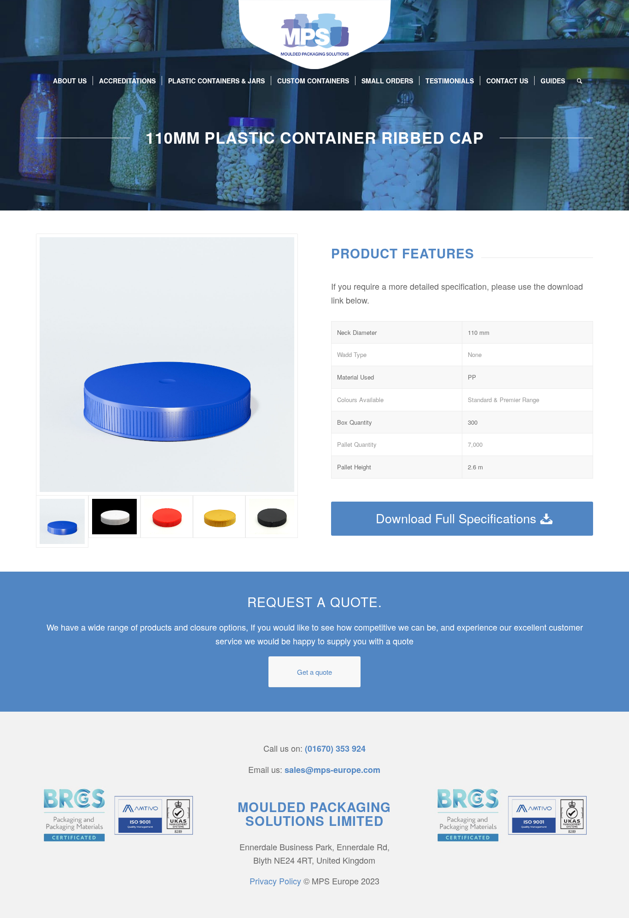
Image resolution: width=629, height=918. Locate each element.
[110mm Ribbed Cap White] (114, 516)
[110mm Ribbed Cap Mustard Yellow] (219, 516)
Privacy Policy (275, 881)
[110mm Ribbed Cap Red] (166, 516)
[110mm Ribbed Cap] (271, 516)
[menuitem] (70, 80)
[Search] (576, 80)
